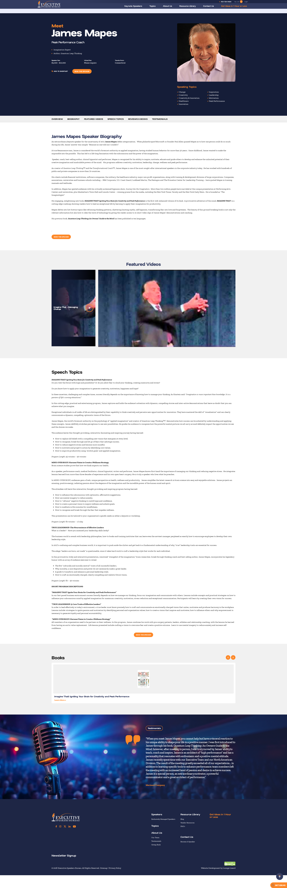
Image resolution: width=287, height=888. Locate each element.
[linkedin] (69, 826)
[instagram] (60, 826)
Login (246, 1)
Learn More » (60, 700)
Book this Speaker (82, 71)
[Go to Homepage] (49, 4)
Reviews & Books (138, 119)
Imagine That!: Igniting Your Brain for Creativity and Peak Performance (91, 696)
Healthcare (183, 101)
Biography (73, 119)
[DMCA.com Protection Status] (229, 863)
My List (238, 1)
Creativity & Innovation (189, 98)
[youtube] (74, 826)
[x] (65, 826)
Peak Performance (217, 101)
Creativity (183, 95)
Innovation (183, 104)
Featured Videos (93, 119)
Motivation (214, 98)
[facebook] (56, 826)
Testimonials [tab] (154, 728)
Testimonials (159, 119)
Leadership (214, 95)
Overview (57, 119)
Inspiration (214, 92)
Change (182, 92)
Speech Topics (116, 119)
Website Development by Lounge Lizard (218, 868)
